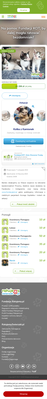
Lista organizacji (8, 354)
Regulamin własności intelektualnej (15, 308)
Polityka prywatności (10, 334)
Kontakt (5, 318)
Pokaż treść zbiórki (25, 204)
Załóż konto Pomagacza (11, 329)
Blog (3, 341)
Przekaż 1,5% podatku (10, 306)
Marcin (12, 260)
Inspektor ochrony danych (12, 316)
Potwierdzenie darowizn (11, 339)
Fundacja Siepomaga (10, 359)
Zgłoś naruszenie (39, 164)
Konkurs (5, 357)
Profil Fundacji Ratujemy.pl (12, 313)
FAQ (3, 336)
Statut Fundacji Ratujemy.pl (12, 311)
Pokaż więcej (26, 271)
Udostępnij (24, 222)
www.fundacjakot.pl (9, 192)
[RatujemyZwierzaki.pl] (12, 16)
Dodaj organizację (9, 352)
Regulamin (6, 331)
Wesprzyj (23, 394)
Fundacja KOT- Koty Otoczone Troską (28, 155)
